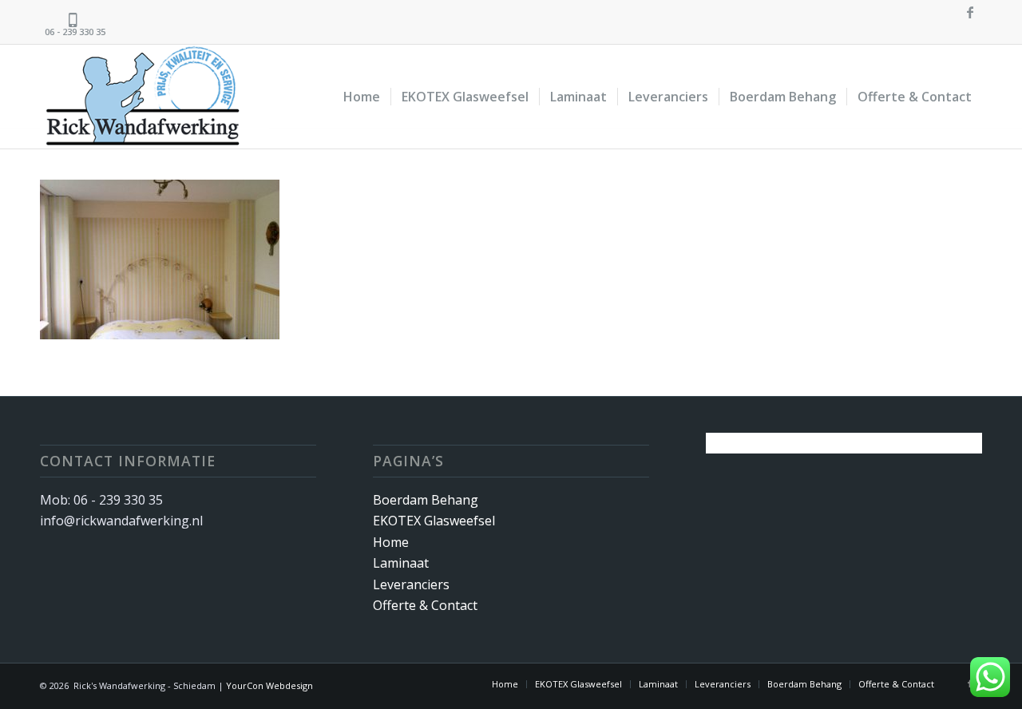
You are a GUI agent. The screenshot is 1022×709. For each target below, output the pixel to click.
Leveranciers (411, 584)
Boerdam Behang (425, 500)
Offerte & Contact (425, 605)
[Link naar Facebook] (970, 12)
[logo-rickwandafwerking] (154, 97)
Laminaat (401, 563)
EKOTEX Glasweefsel (434, 520)
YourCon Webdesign (269, 685)
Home (391, 542)
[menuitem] (361, 97)
